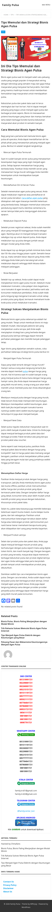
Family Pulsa (10, 5)
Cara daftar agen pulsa (32, 198)
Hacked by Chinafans (10, 843)
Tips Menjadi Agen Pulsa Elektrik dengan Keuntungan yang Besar (20, 636)
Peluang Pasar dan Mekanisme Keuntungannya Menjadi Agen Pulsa (24, 643)
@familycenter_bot (26, 811)
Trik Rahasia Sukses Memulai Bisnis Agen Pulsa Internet (24, 629)
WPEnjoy (33, 904)
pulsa (25, 371)
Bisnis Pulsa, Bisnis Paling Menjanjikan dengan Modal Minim (24, 622)
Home (6, 15)
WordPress (26, 907)
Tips (12, 15)
